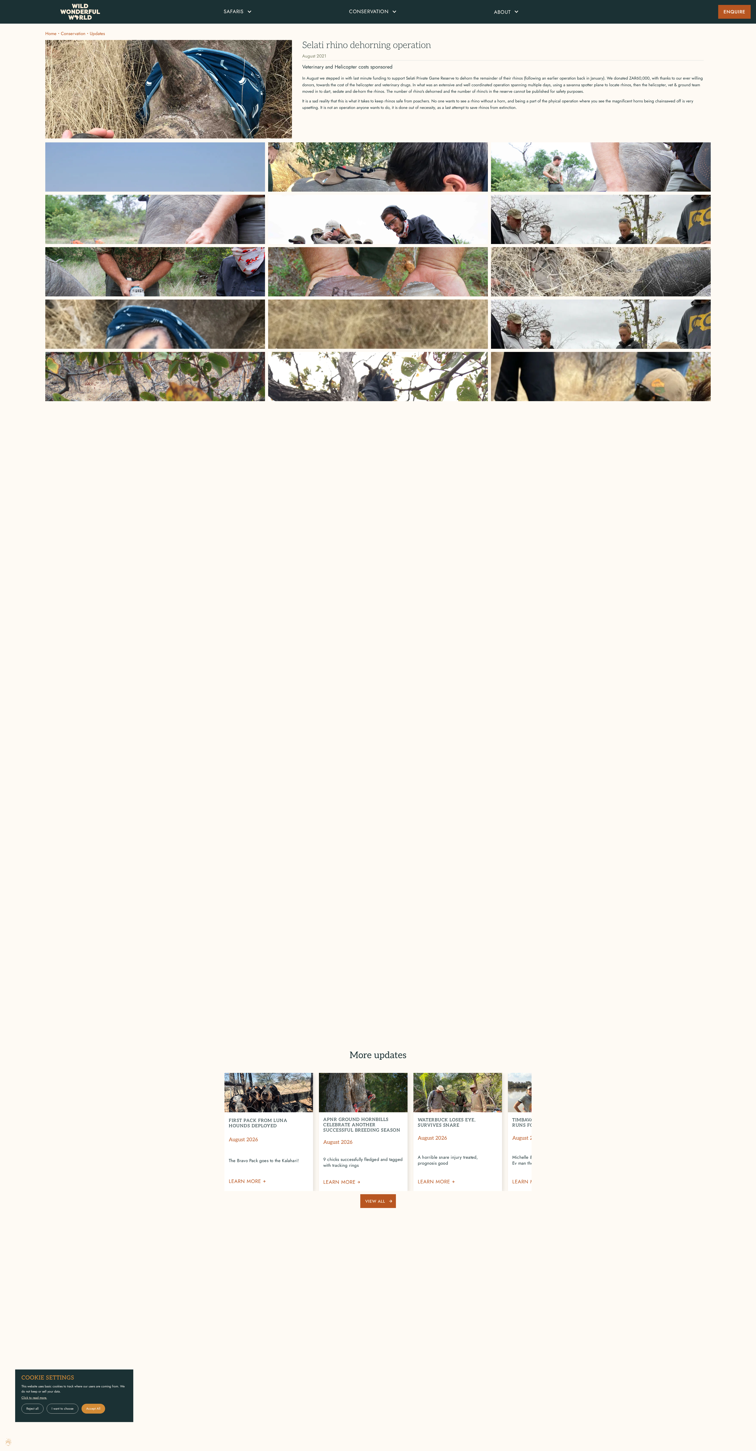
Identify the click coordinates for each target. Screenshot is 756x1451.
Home (51, 33)
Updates (97, 33)
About (502, 12)
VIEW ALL (375, 1201)
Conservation (73, 33)
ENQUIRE (734, 11)
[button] (235, 12)
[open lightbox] (155, 162)
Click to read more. (34, 1397)
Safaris (234, 11)
